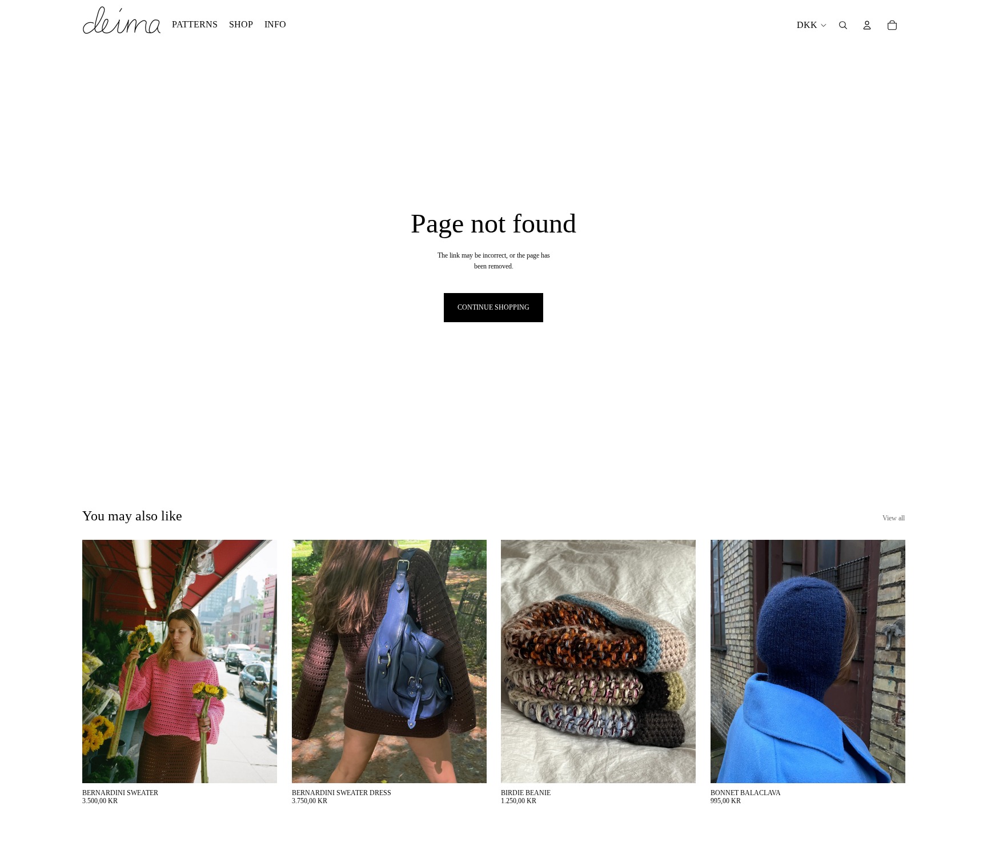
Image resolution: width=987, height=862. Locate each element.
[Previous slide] (99, 661)
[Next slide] (260, 661)
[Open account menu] (867, 25)
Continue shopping (493, 307)
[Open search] (843, 25)
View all (893, 518)
